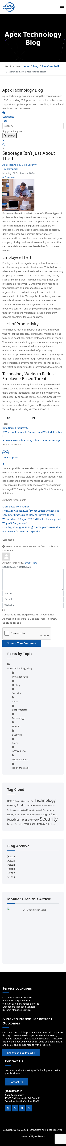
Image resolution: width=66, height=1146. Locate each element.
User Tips (30, 801)
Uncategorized (20, 676)
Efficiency (11, 805)
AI (26, 810)
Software (17, 801)
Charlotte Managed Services (17, 997)
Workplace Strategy (34, 823)
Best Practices (19, 709)
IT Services (50, 824)
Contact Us (16, 1082)
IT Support (45, 814)
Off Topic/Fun (19, 751)
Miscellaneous (20, 759)
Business (17, 734)
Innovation (32, 810)
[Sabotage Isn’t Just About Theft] (33, 195)
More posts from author (15, 506)
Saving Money (25, 814)
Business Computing (15, 824)
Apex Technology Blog (15, 164)
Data (5, 427)
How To (16, 726)
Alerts (15, 742)
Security (32, 164)
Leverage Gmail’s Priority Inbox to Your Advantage (32, 440)
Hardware (37, 805)
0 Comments (9, 177)
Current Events (19, 810)
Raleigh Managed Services (16, 1000)
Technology (18, 718)
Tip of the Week (20, 767)
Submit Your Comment (21, 643)
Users (11, 427)
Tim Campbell (10, 168)
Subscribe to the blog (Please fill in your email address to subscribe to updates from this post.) (30, 616)
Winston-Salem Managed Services (20, 1003)
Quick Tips (41, 810)
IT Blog (16, 684)
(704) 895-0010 (13, 1091)
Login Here (31, 562)
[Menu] (62, 7)
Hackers (44, 806)
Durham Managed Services (17, 1009)
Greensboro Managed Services (18, 1006)
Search (10, 135)
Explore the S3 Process (21, 1052)
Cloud (15, 701)
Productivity (21, 427)
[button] (33, 144)
